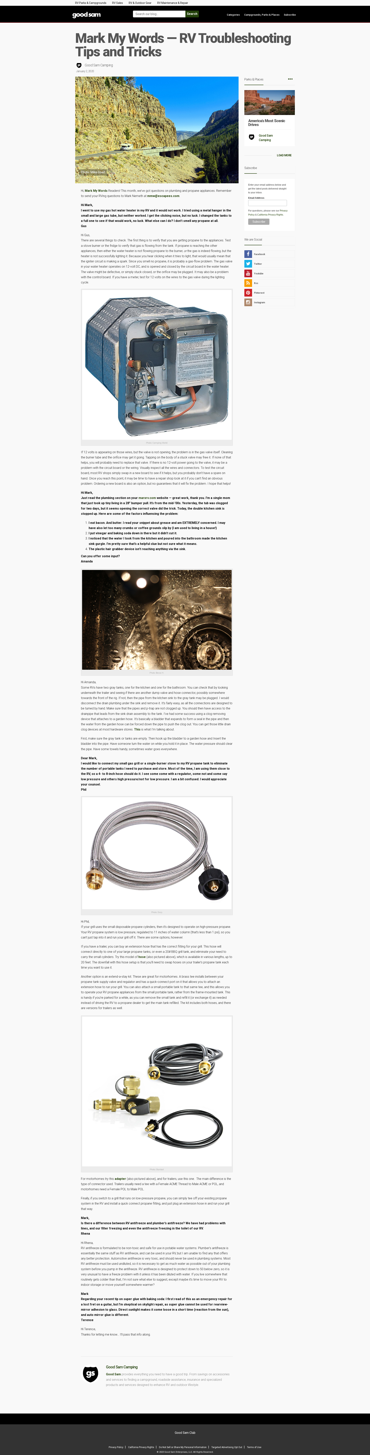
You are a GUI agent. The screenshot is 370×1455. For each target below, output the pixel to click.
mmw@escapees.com (163, 196)
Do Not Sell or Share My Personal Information (183, 1447)
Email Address (256, 198)
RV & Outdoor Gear (140, 2)
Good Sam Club (185, 1433)
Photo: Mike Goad (93, 172)
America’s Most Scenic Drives (266, 122)
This (137, 729)
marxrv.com (147, 498)
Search (192, 14)
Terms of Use (254, 1447)
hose (142, 957)
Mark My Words (96, 191)
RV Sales (117, 2)
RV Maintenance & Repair (172, 2)
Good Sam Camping (99, 65)
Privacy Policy (116, 1447)
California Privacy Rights (270, 214)
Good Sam (113, 1374)
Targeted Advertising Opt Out (226, 1447)
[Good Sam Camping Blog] (98, 12)
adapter (120, 1179)
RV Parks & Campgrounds (90, 2)
